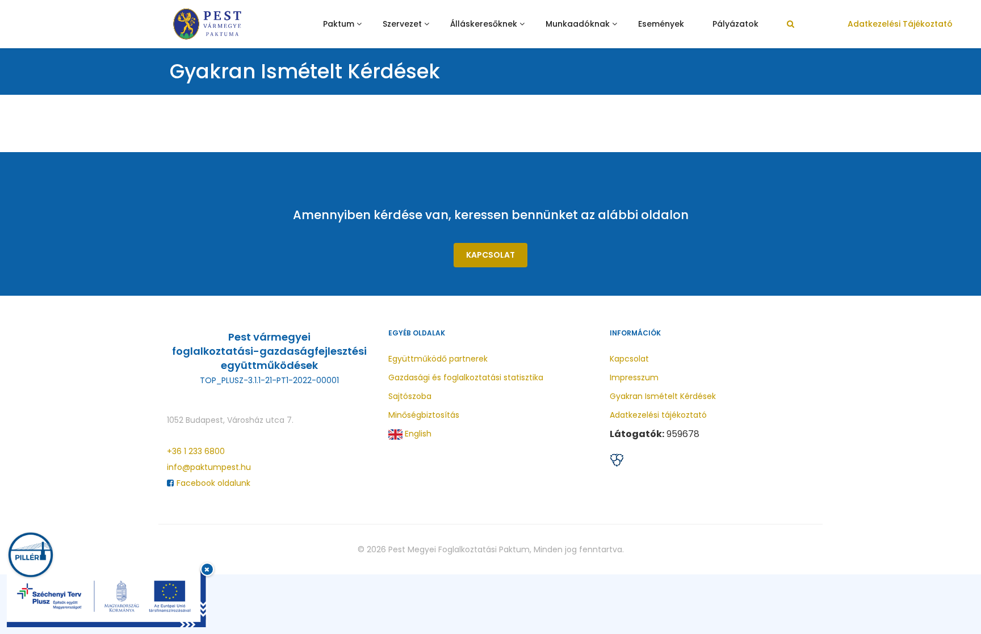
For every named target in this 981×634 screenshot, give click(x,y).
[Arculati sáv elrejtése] (207, 569)
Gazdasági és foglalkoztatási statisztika (465, 377)
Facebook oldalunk (213, 483)
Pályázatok (735, 24)
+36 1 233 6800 (196, 451)
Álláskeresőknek (483, 24)
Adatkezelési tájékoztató (900, 24)
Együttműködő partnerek (438, 358)
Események (661, 24)
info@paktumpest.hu (209, 467)
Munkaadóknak (578, 24)
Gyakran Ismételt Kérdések (663, 396)
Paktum (338, 24)
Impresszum (634, 377)
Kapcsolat (490, 255)
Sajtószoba (409, 396)
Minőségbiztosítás (423, 415)
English (417, 433)
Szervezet (402, 24)
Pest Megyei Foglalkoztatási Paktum (459, 549)
